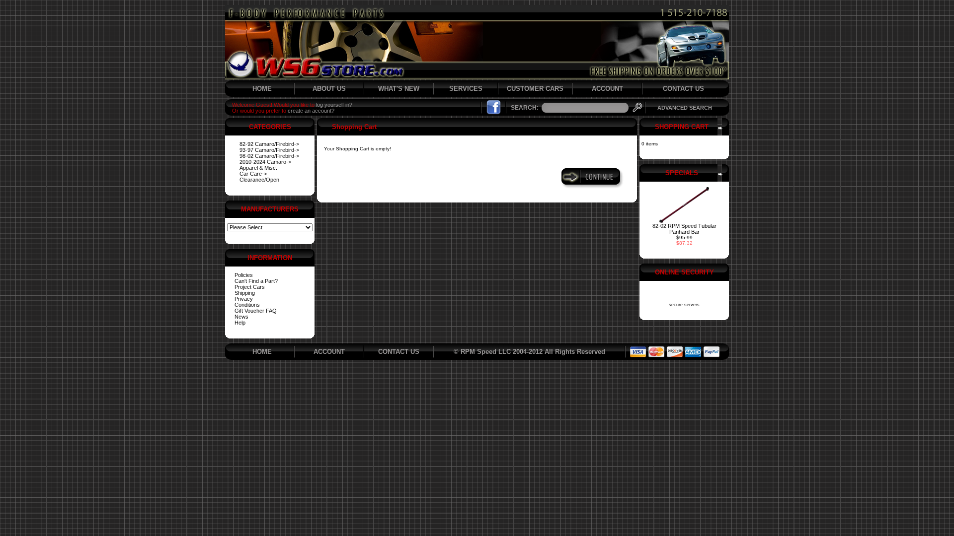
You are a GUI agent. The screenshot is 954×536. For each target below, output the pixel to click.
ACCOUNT (607, 88)
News (241, 317)
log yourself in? (334, 105)
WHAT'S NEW (398, 88)
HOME (262, 88)
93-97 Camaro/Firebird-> (269, 150)
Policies (244, 275)
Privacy (244, 299)
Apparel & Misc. (258, 168)
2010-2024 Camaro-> (265, 162)
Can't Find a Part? (256, 281)
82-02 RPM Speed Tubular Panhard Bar (684, 229)
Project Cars (250, 287)
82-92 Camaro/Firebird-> (269, 144)
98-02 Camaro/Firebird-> (269, 156)
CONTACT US (683, 88)
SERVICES (465, 88)
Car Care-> (253, 174)
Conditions (247, 305)
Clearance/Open (259, 180)
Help (240, 323)
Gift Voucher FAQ (256, 311)
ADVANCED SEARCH (684, 108)
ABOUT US (329, 88)
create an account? (311, 111)
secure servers (684, 304)
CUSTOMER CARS (535, 88)
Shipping (245, 293)
